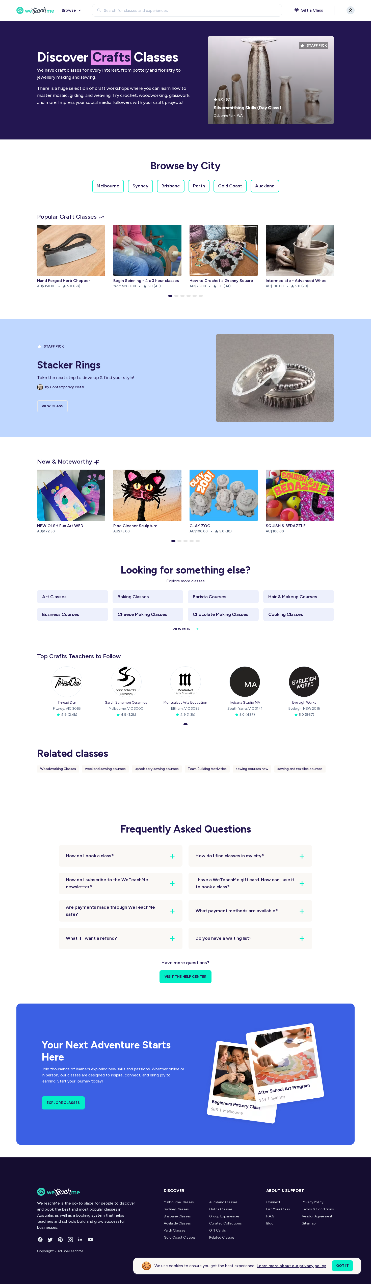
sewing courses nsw (252, 769)
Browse (69, 10)
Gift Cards (217, 1230)
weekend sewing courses (105, 769)
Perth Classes (174, 1230)
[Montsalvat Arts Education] (185, 681)
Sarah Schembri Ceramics (126, 702)
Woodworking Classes (58, 769)
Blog (270, 1223)
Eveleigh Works (304, 702)
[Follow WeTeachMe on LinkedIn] (80, 1240)
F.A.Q (270, 1216)
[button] (170, 296)
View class (52, 406)
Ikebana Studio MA (245, 702)
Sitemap (309, 1223)
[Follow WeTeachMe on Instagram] (70, 1240)
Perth (199, 186)
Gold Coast (230, 186)
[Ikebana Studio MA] (244, 681)
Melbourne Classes (179, 1202)
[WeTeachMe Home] (86, 1192)
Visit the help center (185, 977)
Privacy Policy (312, 1202)
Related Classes (221, 1237)
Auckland (265, 186)
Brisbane (171, 186)
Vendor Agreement (317, 1216)
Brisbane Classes (177, 1216)
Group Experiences (224, 1216)
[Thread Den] (66, 681)
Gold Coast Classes (180, 1237)
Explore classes (63, 1103)
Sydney (140, 186)
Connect (273, 1202)
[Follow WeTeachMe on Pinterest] (60, 1240)
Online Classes (220, 1209)
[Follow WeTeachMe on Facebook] (40, 1240)
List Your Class (278, 1209)
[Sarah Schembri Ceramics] (126, 681)
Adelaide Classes (177, 1223)
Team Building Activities (207, 769)
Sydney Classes (176, 1209)
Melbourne (108, 186)
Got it (342, 1266)
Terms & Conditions (318, 1209)
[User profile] (351, 10)
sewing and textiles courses (300, 769)
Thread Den (67, 702)
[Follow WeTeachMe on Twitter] (50, 1240)
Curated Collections (225, 1223)
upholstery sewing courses (157, 769)
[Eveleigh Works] (304, 681)
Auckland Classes (223, 1202)
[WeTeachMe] (35, 10)
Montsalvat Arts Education (185, 702)
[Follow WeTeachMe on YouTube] (91, 1240)
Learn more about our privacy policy (291, 1265)
